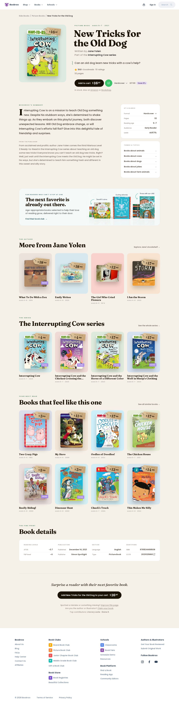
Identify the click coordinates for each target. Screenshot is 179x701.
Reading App (106, 674)
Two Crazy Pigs (28, 454)
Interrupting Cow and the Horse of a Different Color (107, 377)
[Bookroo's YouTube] (156, 662)
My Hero (60, 454)
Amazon (94, 90)
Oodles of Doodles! (103, 454)
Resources (105, 659)
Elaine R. (105, 612)
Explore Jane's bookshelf (147, 247)
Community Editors (109, 678)
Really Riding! (27, 507)
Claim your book (105, 608)
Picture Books (38, 16)
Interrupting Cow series (102, 55)
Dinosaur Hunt (64, 507)
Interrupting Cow (29, 375)
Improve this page (109, 605)
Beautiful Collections (59, 682)
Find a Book (105, 670)
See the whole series (149, 325)
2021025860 (147, 554)
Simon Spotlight (79, 554)
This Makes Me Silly (139, 507)
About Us (19, 644)
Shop (25, 4)
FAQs (17, 652)
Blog (17, 648)
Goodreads (88, 69)
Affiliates (19, 665)
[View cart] (144, 5)
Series (44, 283)
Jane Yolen (94, 51)
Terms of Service (45, 697)
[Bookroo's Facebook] (149, 662)
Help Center (20, 656)
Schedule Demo (107, 654)
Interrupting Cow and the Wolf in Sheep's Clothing (142, 377)
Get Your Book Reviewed (152, 644)
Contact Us (20, 661)
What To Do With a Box (33, 297)
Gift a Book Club (56, 665)
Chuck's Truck (100, 507)
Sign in (153, 4)
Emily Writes (63, 297)
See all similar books (149, 404)
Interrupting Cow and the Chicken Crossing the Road (70, 378)
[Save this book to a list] (108, 83)
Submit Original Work (151, 648)
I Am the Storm (136, 297)
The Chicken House (139, 454)
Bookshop (106, 90)
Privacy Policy (65, 697)
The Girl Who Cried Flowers (103, 299)
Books (37, 4)
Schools (51, 4)
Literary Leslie (93, 612)
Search (164, 4)
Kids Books (24, 16)
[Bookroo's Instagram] (142, 662)
